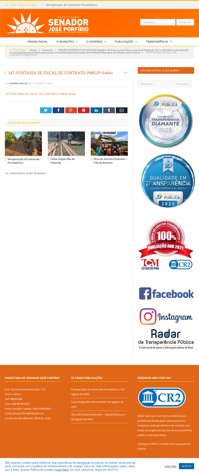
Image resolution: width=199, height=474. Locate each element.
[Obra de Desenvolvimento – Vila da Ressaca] (109, 143)
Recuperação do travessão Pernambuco (95, 389)
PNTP (154, 444)
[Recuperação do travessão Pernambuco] (23, 143)
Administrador (18, 83)
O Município (65, 41)
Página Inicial (37, 41)
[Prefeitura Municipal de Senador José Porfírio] (48, 22)
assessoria (179, 420)
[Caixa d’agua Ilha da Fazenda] (66, 143)
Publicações (124, 41)
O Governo (94, 41)
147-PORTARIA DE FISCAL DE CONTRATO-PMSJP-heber (40, 94)
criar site (161, 416)
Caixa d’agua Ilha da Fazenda (64, 5)
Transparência (157, 41)
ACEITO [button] (186, 466)
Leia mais (62, 469)
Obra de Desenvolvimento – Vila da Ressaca (110, 160)
